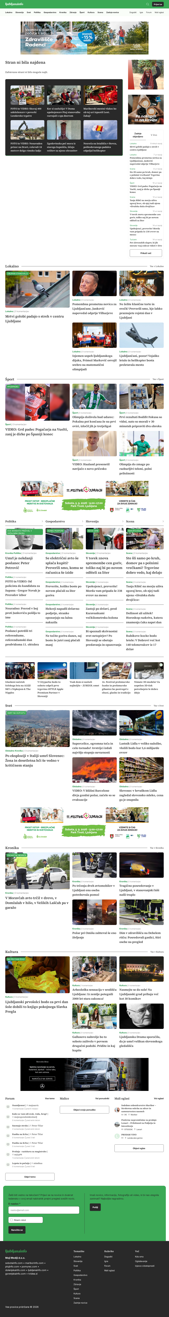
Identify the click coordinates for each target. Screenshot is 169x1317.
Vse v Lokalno (157, 266)
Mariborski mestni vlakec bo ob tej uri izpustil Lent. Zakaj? (99, 112)
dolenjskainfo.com (15, 1270)
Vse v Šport (158, 379)
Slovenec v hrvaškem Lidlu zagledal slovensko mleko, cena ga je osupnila (141, 795)
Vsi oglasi (159, 1098)
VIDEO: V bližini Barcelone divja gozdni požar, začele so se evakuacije (93, 795)
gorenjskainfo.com (15, 1273)
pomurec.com (29, 1266)
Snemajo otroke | (21, 1125)
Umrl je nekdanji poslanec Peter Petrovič (19, 563)
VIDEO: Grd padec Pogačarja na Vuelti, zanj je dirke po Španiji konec (146, 189)
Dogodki (133, 12)
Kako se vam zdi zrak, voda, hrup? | (30, 1114)
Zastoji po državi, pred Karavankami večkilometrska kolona (102, 613)
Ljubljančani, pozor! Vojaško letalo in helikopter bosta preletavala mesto (139, 360)
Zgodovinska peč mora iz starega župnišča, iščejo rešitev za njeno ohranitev (62, 147)
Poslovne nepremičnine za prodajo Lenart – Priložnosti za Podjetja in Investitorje (138, 1123)
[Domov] (14, 4)
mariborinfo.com (34, 1262)
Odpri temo (30, 1176)
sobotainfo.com (14, 1262)
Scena (100, 12)
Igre (141, 12)
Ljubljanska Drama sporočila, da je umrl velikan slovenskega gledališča (140, 1041)
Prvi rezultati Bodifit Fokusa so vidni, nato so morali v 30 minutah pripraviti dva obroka (140, 421)
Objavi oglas (139, 1148)
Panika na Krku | (21, 1134)
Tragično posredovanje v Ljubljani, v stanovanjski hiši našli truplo (139, 890)
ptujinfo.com (12, 1266)
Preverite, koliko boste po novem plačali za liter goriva (63, 590)
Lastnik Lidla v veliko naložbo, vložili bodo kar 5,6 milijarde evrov (140, 748)
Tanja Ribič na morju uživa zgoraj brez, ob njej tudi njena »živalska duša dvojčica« (145, 203)
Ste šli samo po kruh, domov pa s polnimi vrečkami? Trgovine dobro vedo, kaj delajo (145, 175)
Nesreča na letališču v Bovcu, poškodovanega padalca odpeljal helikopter (100, 147)
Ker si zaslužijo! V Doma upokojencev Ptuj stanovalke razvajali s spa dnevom (63, 112)
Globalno (9, 750)
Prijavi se (158, 4)
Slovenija (19, 12)
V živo (154, 134)
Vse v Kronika (157, 847)
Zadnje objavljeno (138, 135)
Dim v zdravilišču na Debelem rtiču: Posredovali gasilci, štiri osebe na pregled (140, 937)
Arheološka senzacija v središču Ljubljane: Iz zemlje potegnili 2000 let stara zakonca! (94, 994)
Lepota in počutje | (21, 1163)
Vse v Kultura (157, 951)
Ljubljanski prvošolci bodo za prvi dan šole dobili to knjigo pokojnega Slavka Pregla (36, 1007)
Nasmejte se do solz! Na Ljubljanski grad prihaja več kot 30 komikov (139, 994)
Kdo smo (139, 1256)
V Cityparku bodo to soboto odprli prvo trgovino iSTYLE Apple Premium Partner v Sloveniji (50, 689)
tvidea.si (32, 1273)
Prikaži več (145, 253)
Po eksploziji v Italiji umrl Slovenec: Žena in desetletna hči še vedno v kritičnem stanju (34, 760)
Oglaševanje (141, 1261)
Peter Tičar (37, 1125)
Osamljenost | (19, 1105)
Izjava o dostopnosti (144, 1265)
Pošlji (95, 1207)
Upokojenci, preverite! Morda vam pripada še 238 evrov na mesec (145, 231)
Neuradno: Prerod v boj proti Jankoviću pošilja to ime (22, 613)
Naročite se (17, 1229)
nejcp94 (18, 1154)
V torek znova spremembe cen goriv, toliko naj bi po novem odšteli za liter (145, 217)
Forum (149, 12)
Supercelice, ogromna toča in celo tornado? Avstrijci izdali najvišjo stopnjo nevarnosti (92, 748)
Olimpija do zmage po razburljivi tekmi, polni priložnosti (135, 468)
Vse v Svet (159, 705)
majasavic (34, 1105)
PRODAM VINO (129, 1134)
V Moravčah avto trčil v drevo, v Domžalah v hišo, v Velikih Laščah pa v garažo (37, 903)
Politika (37, 12)
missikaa (38, 1163)
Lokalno (8, 12)
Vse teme (50, 1098)
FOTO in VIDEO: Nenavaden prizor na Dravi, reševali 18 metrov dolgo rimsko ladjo (26, 147)
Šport (82, 12)
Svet (29, 12)
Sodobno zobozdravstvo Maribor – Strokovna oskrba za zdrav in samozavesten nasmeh (138, 1108)
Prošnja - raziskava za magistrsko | (30, 1151)
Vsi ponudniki (102, 1098)
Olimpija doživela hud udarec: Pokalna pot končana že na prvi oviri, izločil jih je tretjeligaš (94, 421)
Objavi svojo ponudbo (84, 1109)
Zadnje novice (112, 12)
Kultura (91, 12)
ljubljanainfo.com (37, 1270)
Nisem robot (20, 1219)
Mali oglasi (159, 12)
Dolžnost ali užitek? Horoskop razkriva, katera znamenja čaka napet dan (144, 617)
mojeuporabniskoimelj (25, 1117)
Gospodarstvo (50, 12)
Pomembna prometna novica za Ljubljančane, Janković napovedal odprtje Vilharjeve (146, 160)
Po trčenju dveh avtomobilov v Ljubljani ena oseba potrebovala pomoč (93, 890)
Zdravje (73, 12)
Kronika (62, 12)
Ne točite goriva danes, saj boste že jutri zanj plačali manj (64, 640)
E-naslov (13, 1203)
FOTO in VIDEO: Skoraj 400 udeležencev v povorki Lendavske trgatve (26, 112)
